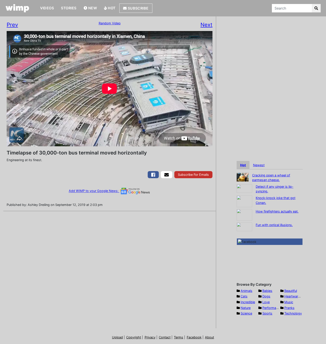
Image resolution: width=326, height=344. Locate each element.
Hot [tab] (243, 165)
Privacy (150, 337)
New (92, 8)
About (209, 337)
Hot (111, 8)
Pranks (289, 308)
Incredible (248, 302)
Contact (165, 337)
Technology (293, 313)
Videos (47, 8)
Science (246, 313)
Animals (246, 291)
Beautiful (290, 291)
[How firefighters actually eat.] (244, 214)
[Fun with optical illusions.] (244, 226)
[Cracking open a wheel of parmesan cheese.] (243, 177)
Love (266, 302)
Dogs (266, 296)
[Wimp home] (17, 8)
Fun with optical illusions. (274, 225)
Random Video (110, 23)
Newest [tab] (259, 165)
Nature (246, 308)
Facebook (194, 337)
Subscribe (138, 8)
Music (288, 302)
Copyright (133, 337)
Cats (244, 296)
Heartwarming (294, 296)
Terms (178, 337)
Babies (267, 291)
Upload (117, 337)
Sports (267, 313)
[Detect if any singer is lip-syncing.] (244, 188)
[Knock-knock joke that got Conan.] (244, 201)
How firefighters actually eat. (277, 211)
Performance (271, 308)
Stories (68, 8)
